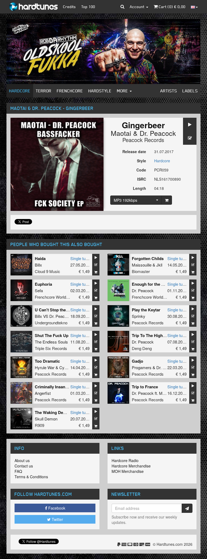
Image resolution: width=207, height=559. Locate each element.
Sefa (39, 290)
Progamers (141, 367)
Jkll (159, 265)
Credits (69, 6)
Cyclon (65, 367)
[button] (122, 7)
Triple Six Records (51, 348)
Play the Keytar (146, 310)
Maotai (121, 133)
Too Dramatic (47, 361)
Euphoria (43, 284)
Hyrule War (44, 367)
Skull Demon (46, 419)
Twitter (57, 519)
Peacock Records (143, 140)
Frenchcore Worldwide (54, 297)
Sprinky (138, 316)
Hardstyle (100, 90)
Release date (134, 151)
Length (139, 188)
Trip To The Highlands (152, 335)
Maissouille (141, 265)
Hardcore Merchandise (131, 466)
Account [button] (138, 6)
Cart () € (171, 6)
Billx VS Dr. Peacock (53, 316)
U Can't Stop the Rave (55, 310)
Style (141, 160)
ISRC (141, 179)
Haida (40, 258)
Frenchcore (70, 90)
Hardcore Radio (125, 460)
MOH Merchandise (128, 471)
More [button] (123, 90)
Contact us (24, 466)
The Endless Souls (51, 342)
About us (22, 460)
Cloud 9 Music (47, 271)
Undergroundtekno (51, 322)
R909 (39, 425)
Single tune (80, 258)
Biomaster (141, 271)
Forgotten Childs (148, 258)
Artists (168, 90)
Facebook (56, 508)
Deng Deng (142, 348)
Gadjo (137, 361)
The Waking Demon (53, 412)
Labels (190, 90)
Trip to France (145, 387)
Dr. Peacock (158, 133)
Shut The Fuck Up (51, 335)
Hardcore (19, 90)
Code (141, 170)
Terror (43, 90)
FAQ (18, 471)
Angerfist (43, 393)
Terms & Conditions (31, 476)
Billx (38, 265)
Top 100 (88, 6)
